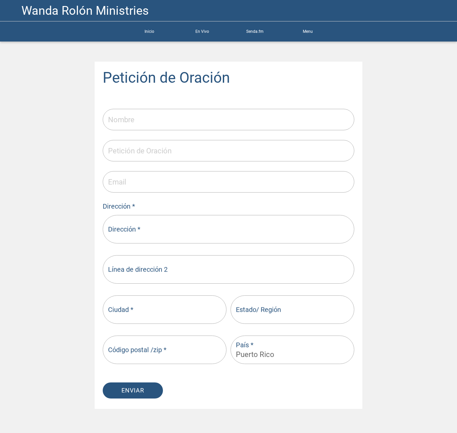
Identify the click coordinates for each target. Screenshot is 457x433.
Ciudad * (120, 309)
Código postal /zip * (137, 350)
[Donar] (422, 11)
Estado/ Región (258, 309)
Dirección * (124, 229)
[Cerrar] (11, 11)
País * (245, 345)
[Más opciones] (440, 11)
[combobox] (286, 354)
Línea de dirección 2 (138, 269)
